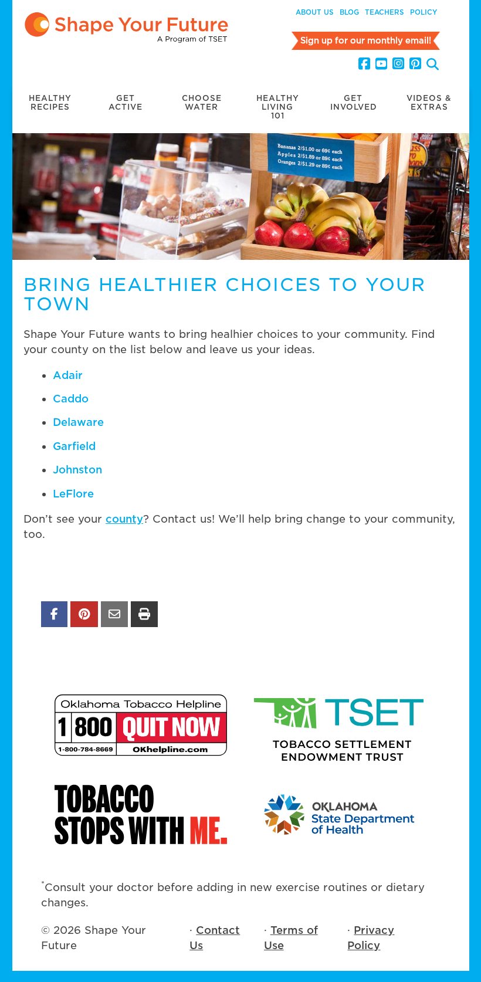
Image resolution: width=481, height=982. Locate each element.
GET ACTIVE (126, 102)
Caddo (71, 398)
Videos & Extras (429, 102)
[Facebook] (364, 64)
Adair (68, 375)
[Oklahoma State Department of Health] (340, 814)
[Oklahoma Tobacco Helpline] (140, 725)
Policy (423, 12)
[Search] (432, 65)
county (124, 519)
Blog (349, 12)
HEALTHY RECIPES (50, 102)
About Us (315, 12)
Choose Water (202, 102)
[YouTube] (381, 64)
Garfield (74, 446)
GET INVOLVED (353, 102)
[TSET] (340, 725)
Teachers (384, 12)
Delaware (78, 422)
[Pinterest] (415, 64)
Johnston (77, 469)
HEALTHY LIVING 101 (277, 107)
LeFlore (73, 493)
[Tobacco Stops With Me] (140, 814)
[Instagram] (398, 64)
